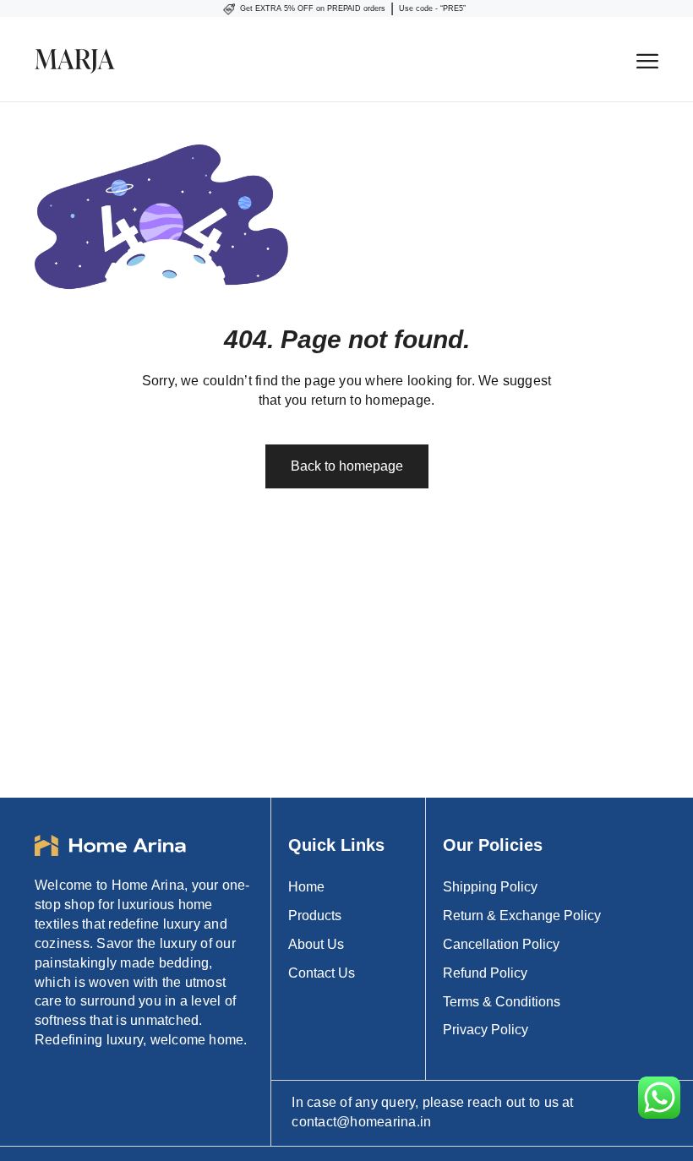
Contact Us (321, 973)
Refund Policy (485, 973)
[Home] (335, 59)
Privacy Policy (485, 1029)
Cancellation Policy (501, 944)
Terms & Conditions (501, 1002)
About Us (316, 944)
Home (306, 887)
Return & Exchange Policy (522, 915)
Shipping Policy (490, 887)
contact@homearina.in (361, 1122)
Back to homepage (347, 466)
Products (314, 915)
